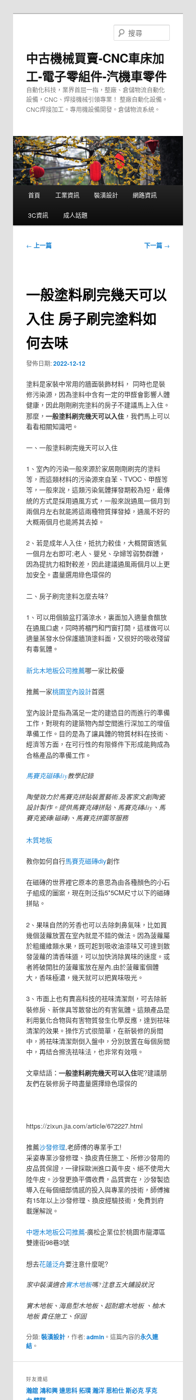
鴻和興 (49, 1390)
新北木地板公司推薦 (55, 670)
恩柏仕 (115, 1390)
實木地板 (78, 1284)
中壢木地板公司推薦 (55, 1231)
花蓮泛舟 (52, 1264)
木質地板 (39, 840)
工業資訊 (67, 195)
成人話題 (75, 215)
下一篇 (157, 245)
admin (95, 1336)
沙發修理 (52, 1147)
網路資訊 (145, 195)
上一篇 (39, 245)
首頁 (34, 195)
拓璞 (85, 1390)
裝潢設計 (106, 195)
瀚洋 (98, 1390)
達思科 (68, 1390)
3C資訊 (38, 215)
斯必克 (135, 1390)
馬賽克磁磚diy (46, 775)
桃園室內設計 (71, 691)
